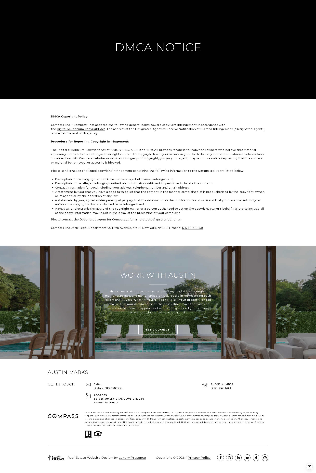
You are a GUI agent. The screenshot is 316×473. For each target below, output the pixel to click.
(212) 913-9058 (192, 228)
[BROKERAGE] (265, 457)
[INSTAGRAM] (229, 457)
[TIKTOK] (256, 457)
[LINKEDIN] (238, 457)
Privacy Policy (199, 458)
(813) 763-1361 (221, 387)
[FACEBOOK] (220, 457)
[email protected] (142, 219)
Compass (156, 412)
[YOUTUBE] (247, 457)
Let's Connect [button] (158, 329)
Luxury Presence (132, 458)
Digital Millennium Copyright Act (81, 129)
